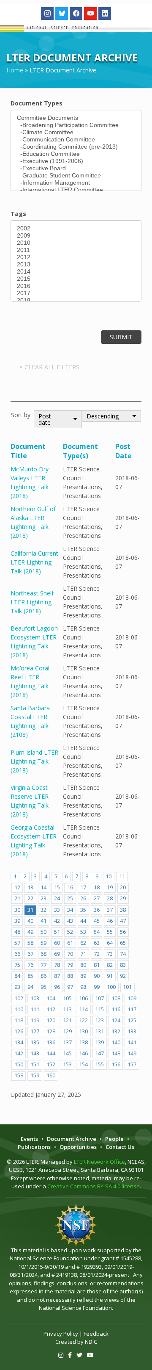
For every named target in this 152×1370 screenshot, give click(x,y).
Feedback (96, 1333)
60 (57, 943)
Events (29, 1139)
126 (18, 1031)
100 (111, 987)
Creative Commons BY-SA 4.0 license (93, 1186)
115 (99, 1009)
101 (127, 987)
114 (83, 1009)
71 (83, 954)
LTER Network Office (99, 1161)
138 (83, 1042)
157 (132, 1064)
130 (83, 1031)
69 (57, 954)
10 (108, 876)
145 (67, 1053)
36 (97, 909)
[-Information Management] (76, 182)
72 (97, 954)
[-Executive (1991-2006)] (76, 161)
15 (57, 887)
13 (30, 887)
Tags (18, 214)
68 (43, 954)
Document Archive (71, 1139)
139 (99, 1042)
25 (70, 898)
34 (70, 909)
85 (30, 976)
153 (67, 1064)
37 (110, 909)
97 (70, 987)
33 (57, 909)
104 (50, 998)
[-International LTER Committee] (76, 190)
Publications (34, 1147)
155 (99, 1064)
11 (122, 876)
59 (43, 943)
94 (30, 987)
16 (70, 887)
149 (132, 1053)
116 (115, 1009)
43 (70, 920)
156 (115, 1064)
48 (17, 931)
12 (17, 887)
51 (57, 931)
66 (17, 954)
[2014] (76, 271)
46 (110, 920)
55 (110, 931)
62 (83, 943)
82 (110, 965)
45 (97, 920)
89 (83, 976)
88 (70, 976)
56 (123, 931)
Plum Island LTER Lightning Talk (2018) (34, 761)
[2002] (76, 228)
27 (97, 898)
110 (18, 1009)
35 (83, 909)
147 (99, 1053)
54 (97, 931)
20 (123, 887)
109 (132, 998)
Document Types (36, 103)
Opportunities (78, 1147)
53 (83, 931)
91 (110, 976)
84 (17, 976)
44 (83, 920)
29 (123, 898)
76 (30, 965)
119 (34, 1020)
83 (123, 965)
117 (132, 1009)
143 (34, 1053)
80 (83, 965)
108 (115, 998)
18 (97, 887)
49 (30, 931)
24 (57, 898)
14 (43, 887)
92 (123, 976)
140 (115, 1042)
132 (115, 1031)
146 (83, 1053)
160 (50, 1075)
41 (43, 920)
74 (123, 954)
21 (17, 898)
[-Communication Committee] (76, 139)
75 (17, 965)
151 (34, 1064)
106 (83, 998)
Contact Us (120, 1147)
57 (17, 943)
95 (43, 987)
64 (110, 943)
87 (57, 976)
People (114, 1139)
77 (43, 965)
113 (67, 1009)
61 (70, 943)
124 (115, 1020)
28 (110, 898)
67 (30, 954)
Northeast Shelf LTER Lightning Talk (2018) (32, 602)
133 (132, 1031)
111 (34, 1009)
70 (70, 954)
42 (57, 920)
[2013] (76, 264)
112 (50, 1009)
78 (57, 965)
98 (83, 987)
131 (99, 1031)
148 (115, 1053)
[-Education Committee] (76, 154)
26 (83, 898)
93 (17, 987)
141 (132, 1042)
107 (99, 998)
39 (17, 920)
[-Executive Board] (76, 168)
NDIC (91, 1341)
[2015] (76, 278)
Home (14, 70)
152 (50, 1064)
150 (18, 1064)
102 (18, 998)
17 (83, 887)
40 (30, 920)
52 (70, 931)
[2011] (76, 250)
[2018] (76, 300)
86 (43, 976)
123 (99, 1020)
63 (97, 943)
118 (18, 1020)
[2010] (76, 242)
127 (34, 1031)
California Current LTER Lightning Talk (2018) (34, 562)
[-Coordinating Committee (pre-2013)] (76, 146)
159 (34, 1075)
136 (50, 1042)
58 (30, 943)
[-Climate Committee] (76, 132)
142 (18, 1053)
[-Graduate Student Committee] (76, 175)
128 (50, 1031)
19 (110, 887)
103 (34, 998)
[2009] (76, 235)
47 (123, 920)
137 (67, 1042)
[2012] (76, 257)
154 (83, 1064)
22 (30, 898)
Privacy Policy (60, 1333)
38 (123, 909)
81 (97, 965)
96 (57, 987)
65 (123, 943)
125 (132, 1020)
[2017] (76, 293)
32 (43, 909)
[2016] (76, 286)
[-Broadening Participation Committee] (76, 125)
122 (83, 1020)
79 (70, 965)
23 (43, 898)
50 (43, 931)
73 (110, 954)
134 (18, 1042)
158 (18, 1075)
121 (67, 1020)
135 (34, 1042)
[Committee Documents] (76, 118)
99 (97, 987)
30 (17, 909)
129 (67, 1031)
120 (50, 1020)
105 (67, 998)
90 (97, 976)
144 (50, 1053)
